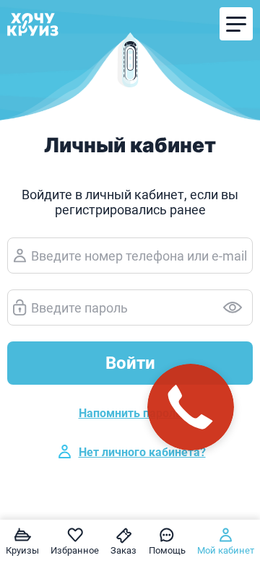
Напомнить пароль (130, 413)
